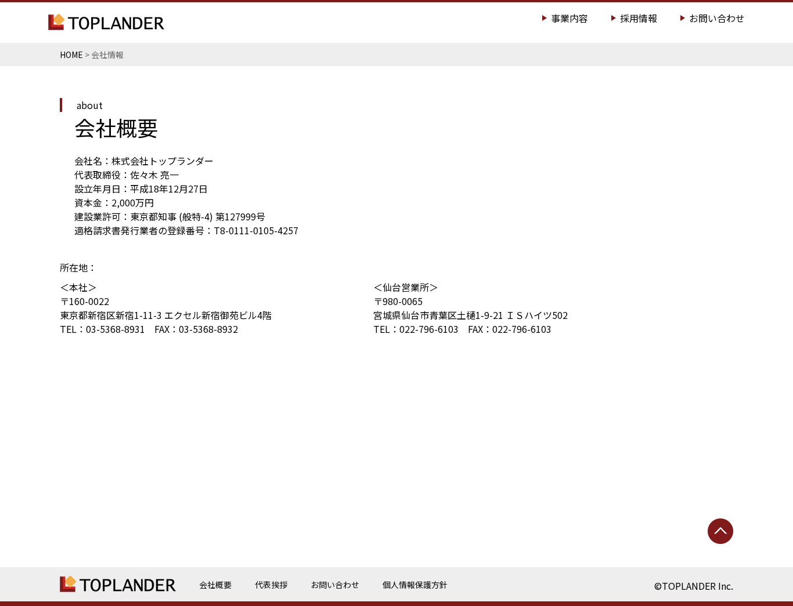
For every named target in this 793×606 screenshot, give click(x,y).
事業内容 (569, 18)
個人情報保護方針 (415, 584)
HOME (71, 54)
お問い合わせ (717, 18)
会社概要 (215, 584)
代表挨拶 (271, 584)
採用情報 (638, 18)
